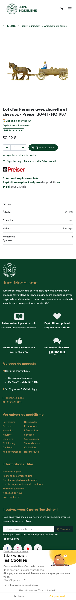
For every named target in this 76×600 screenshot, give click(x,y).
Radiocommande (12, 451)
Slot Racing (9, 443)
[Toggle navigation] (69, 8)
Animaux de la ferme (55, 25)
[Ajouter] (23, 147)
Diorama (7, 426)
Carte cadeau (31, 439)
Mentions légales (12, 471)
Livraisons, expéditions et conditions (23, 484)
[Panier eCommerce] (61, 8)
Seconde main (32, 443)
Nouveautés (30, 422)
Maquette (8, 430)
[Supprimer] (7, 147)
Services (29, 434)
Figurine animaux (30, 25)
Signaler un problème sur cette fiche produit (31, 161)
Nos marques (31, 451)
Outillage (8, 447)
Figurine (7, 434)
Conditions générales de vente (20, 480)
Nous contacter (11, 497)
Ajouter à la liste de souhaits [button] (23, 155)
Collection (30, 447)
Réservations (31, 430)
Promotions (30, 426)
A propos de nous (12, 492)
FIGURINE (11, 25)
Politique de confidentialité (17, 475)
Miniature (8, 439)
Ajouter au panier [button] (45, 147)
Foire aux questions (14, 488)
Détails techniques (13, 130)
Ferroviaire (9, 422)
